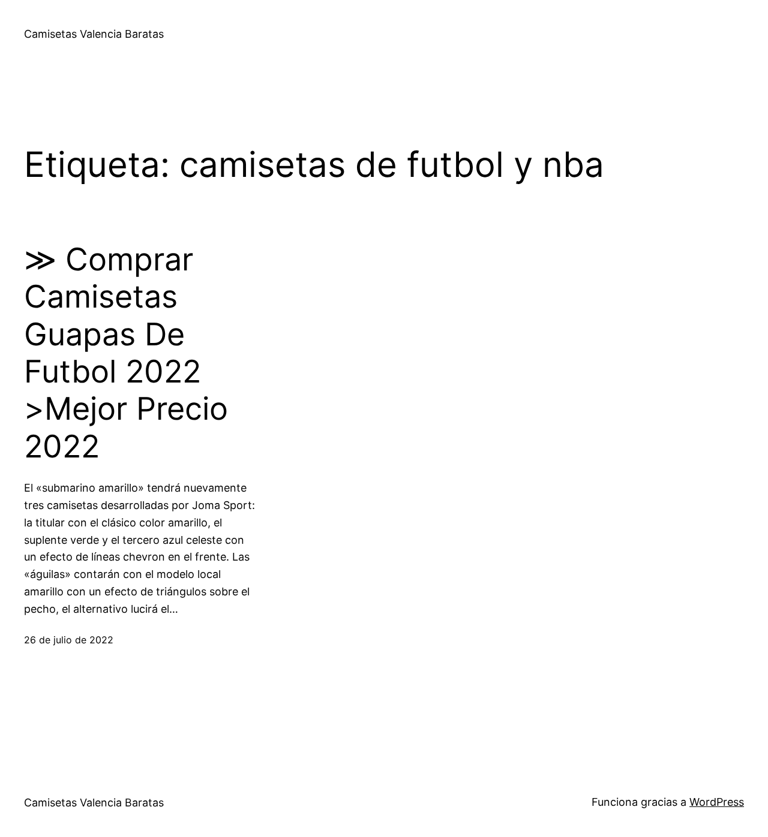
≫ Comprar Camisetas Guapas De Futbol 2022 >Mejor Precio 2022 (126, 353)
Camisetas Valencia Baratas (94, 34)
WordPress (716, 802)
